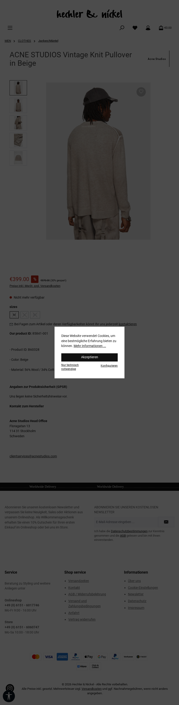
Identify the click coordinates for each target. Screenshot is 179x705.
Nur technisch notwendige (70, 367)
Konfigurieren (109, 365)
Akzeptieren (89, 357)
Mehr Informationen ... (90, 346)
